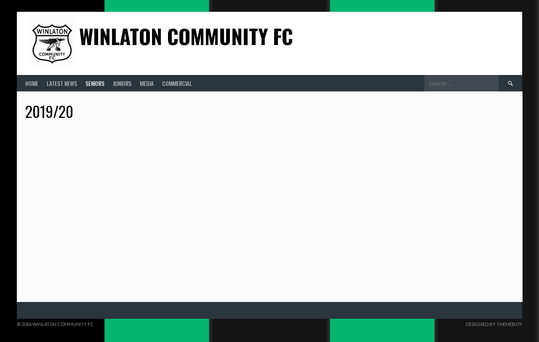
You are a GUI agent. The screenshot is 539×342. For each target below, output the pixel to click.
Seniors (94, 83)
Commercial (177, 83)
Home (31, 83)
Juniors (122, 83)
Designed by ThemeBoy (494, 324)
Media (147, 83)
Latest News (62, 83)
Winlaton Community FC (186, 36)
